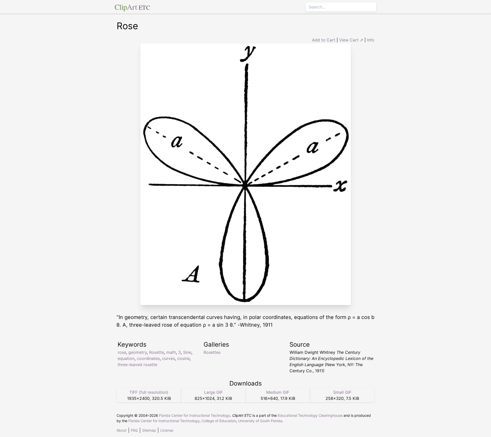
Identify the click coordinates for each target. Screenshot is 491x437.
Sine (187, 352)
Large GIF (213, 392)
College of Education (219, 421)
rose (122, 352)
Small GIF (342, 392)
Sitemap (149, 430)
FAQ (134, 430)
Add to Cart (323, 39)
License (166, 430)
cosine (183, 358)
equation (126, 358)
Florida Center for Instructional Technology (194, 415)
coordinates (148, 358)
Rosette (156, 352)
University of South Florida (260, 421)
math (171, 352)
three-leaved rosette (137, 364)
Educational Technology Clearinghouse (310, 415)
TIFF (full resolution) (148, 392)
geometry (137, 352)
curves (168, 358)
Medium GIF (277, 392)
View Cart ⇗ (351, 39)
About (122, 430)
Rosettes (212, 352)
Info (370, 39)
